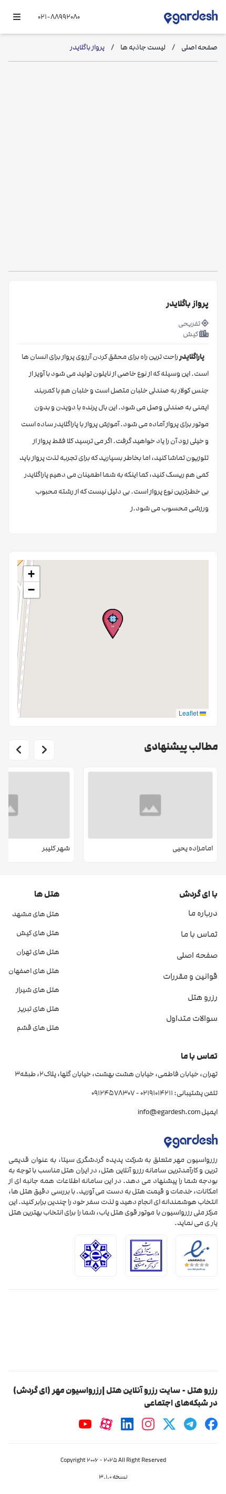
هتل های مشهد (35, 914)
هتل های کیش (37, 933)
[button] (112, 624)
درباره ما (203, 913)
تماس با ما (199, 934)
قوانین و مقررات (190, 976)
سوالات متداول (192, 1018)
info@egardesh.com (169, 1112)
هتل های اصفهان (33, 971)
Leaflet (189, 712)
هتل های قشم (38, 1027)
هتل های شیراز (37, 990)
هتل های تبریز (38, 1009)
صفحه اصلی (197, 955)
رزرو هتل (203, 997)
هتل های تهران (37, 952)
